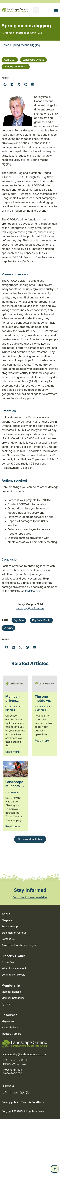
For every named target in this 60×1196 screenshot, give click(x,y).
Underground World (15, 66)
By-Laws (7, 1004)
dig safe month (41, 620)
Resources (9, 1015)
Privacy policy (10, 1102)
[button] (36, 10)
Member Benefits (12, 991)
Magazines (8, 1021)
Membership (11, 985)
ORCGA (8, 627)
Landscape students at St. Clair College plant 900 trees (14, 784)
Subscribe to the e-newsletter (30, 897)
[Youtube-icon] (22, 1092)
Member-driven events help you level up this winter (15, 698)
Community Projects (13, 974)
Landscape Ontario (33, 59)
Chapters (7, 920)
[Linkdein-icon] (16, 1092)
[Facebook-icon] (10, 1092)
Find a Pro (8, 962)
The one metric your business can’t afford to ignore (44, 698)
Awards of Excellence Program (20, 945)
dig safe (19, 620)
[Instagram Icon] (4, 1092)
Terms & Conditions (32, 1102)
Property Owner (13, 956)
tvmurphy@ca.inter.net (30, 608)
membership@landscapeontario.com (24, 1054)
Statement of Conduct (14, 932)
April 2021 (10, 59)
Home (5, 45)
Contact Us (8, 938)
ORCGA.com (33, 591)
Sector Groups (10, 926)
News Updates (10, 1027)
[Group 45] (27, 1092)
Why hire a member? (14, 968)
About (6, 914)
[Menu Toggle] (56, 10)
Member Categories (13, 997)
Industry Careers (11, 1033)
